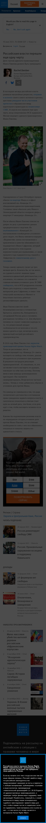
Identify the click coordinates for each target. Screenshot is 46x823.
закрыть (23, 818)
